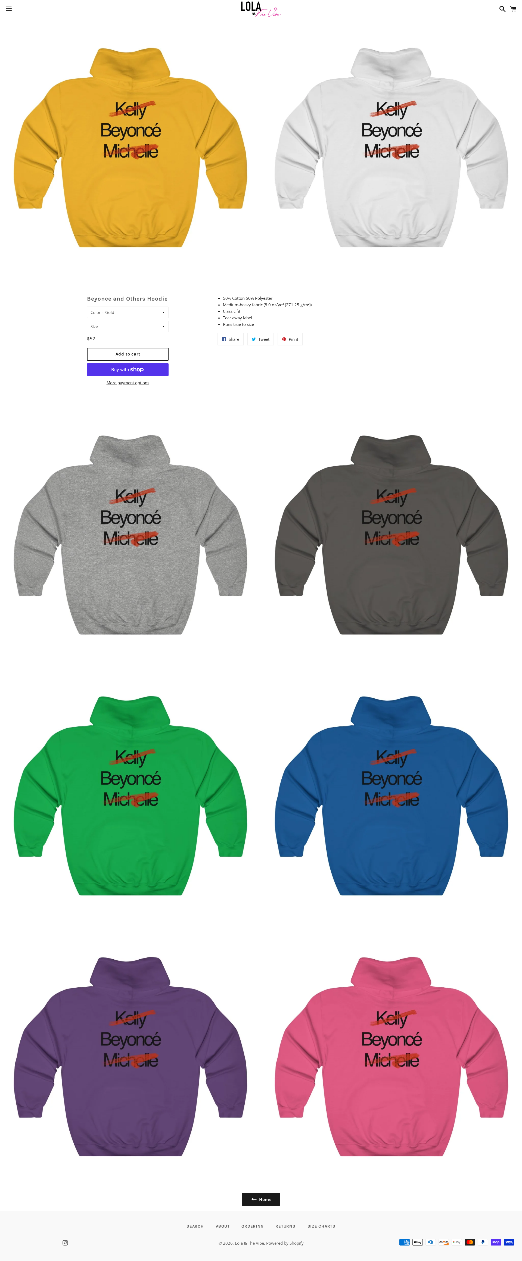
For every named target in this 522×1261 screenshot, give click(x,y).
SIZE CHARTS (321, 1226)
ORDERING (252, 1226)
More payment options (128, 382)
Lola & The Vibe (249, 1243)
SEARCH (195, 1226)
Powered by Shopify (285, 1243)
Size (94, 326)
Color (96, 312)
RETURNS (285, 1226)
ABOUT (223, 1226)
